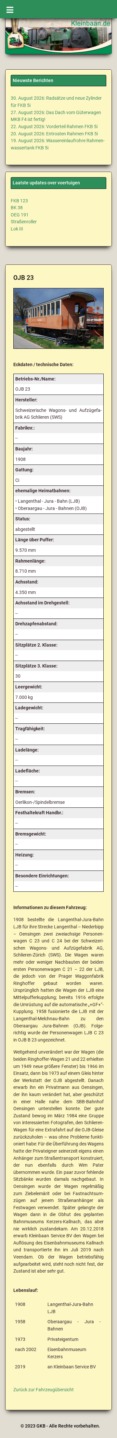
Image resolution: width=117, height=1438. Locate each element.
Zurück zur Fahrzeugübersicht (43, 1390)
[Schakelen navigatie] (10, 9)
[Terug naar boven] (104, 1427)
